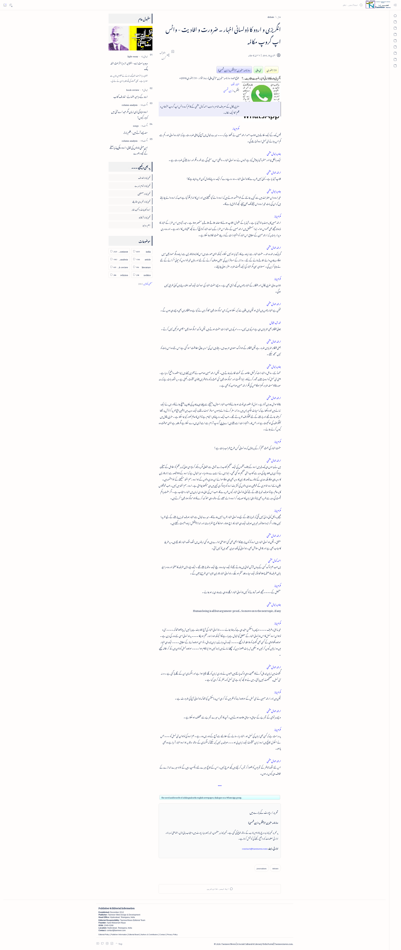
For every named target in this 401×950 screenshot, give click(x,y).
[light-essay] (133, 56)
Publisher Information (119, 934)
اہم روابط (146, 225)
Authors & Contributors (149, 934)
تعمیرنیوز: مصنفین (144, 193)
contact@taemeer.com (254, 848)
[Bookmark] (5, 5)
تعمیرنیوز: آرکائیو (144, 217)
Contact (162, 934)
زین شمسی (228, 90)
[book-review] (132, 89)
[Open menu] (395, 5)
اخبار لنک (235, 84)
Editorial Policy (104, 934)
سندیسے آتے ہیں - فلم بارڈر (135, 132)
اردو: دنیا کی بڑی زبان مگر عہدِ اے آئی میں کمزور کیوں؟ (129, 114)
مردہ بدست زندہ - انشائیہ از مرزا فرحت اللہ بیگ (129, 65)
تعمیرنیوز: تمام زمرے (142, 185)
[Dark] (10, 5)
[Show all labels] (145, 283)
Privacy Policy (172, 934)
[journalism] (261, 868)
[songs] (136, 125)
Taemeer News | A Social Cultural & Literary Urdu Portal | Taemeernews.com (257, 943)
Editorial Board (133, 934)
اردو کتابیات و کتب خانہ (141, 209)
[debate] (275, 868)
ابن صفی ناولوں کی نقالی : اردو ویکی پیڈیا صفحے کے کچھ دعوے (129, 150)
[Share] (164, 55)
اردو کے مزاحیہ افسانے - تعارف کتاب (130, 96)
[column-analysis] (130, 104)
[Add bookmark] (172, 51)
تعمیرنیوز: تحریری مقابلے (141, 201)
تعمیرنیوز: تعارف (144, 177)
